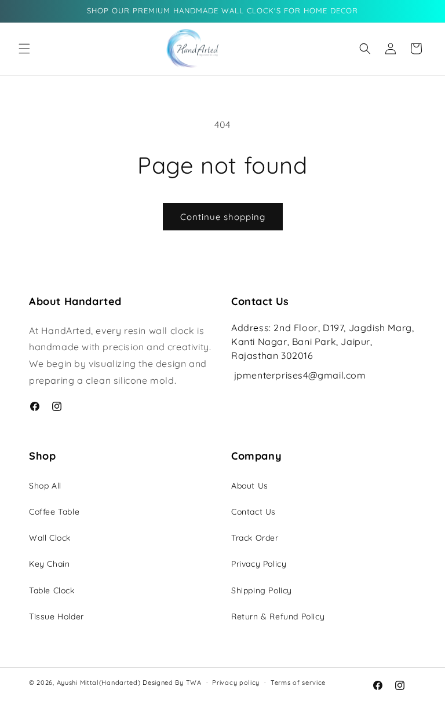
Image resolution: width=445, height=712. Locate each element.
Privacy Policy (258, 564)
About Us (249, 485)
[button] (24, 48)
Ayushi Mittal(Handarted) (99, 682)
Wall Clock (50, 538)
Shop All (45, 485)
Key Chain (49, 564)
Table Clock (52, 590)
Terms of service (298, 682)
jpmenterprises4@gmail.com (300, 375)
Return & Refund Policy (277, 616)
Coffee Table (54, 512)
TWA (194, 682)
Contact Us (253, 512)
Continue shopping (222, 216)
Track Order (255, 538)
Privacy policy (236, 682)
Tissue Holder (56, 616)
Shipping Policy (261, 590)
